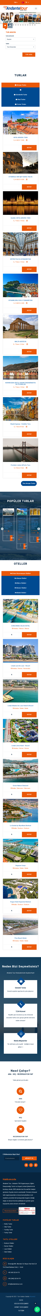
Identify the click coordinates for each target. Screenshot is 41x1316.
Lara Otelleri (8, 1249)
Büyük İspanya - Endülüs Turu (20, 424)
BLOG (21, 1300)
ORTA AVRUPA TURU (20, 137)
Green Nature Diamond (20, 785)
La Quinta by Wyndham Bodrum (20, 825)
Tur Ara (28, 54)
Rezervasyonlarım (10, 1211)
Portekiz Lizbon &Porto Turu (20, 465)
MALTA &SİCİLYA (20, 341)
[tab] (5, 25)
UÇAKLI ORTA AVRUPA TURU (20, 218)
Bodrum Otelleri (9, 1243)
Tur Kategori (10, 36)
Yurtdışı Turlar (8, 1230)
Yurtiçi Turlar (8, 1232)
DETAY (29, 147)
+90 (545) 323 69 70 (14, 1278)
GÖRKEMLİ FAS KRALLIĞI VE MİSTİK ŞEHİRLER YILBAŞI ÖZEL (35, 523)
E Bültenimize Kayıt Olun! (11, 1154)
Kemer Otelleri (8, 1246)
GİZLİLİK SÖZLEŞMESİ (21, 1303)
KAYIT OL (30, 1158)
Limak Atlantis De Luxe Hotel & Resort (20, 706)
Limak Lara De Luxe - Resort (20, 666)
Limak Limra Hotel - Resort (21, 745)
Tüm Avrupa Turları (28, 483)
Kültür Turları (8, 1224)
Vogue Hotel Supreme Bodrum (20, 902)
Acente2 (32, 1296)
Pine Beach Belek (21, 938)
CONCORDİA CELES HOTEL (20, 626)
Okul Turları (7, 1227)
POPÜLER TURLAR (20, 501)
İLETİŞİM (21, 1310)
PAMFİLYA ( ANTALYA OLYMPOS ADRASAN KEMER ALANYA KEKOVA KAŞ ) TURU (21, 525)
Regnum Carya (20, 865)
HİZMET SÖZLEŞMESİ (21, 1307)
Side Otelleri (8, 1252)
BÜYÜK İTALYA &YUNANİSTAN (20, 259)
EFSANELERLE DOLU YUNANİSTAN (20, 300)
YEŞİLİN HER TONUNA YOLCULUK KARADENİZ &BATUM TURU (8, 523)
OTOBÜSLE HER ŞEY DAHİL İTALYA (20, 177)
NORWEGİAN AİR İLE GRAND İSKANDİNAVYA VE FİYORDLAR (20, 383)
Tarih (7, 43)
